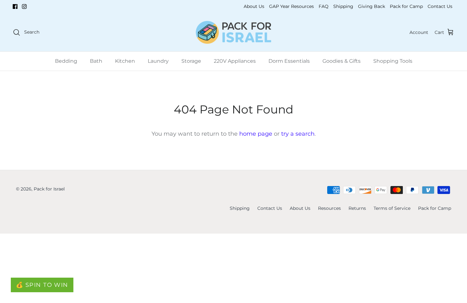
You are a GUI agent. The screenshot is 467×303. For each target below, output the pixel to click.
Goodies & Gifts (341, 61)
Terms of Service (392, 208)
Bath (96, 61)
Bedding (66, 61)
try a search (298, 133)
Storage (191, 61)
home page (255, 133)
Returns (357, 208)
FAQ (323, 6)
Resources (329, 208)
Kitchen (125, 61)
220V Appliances (235, 61)
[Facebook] (15, 6)
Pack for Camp (406, 6)
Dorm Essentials (289, 61)
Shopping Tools (392, 61)
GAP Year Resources (291, 6)
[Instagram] (24, 6)
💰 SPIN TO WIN (42, 284)
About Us (254, 6)
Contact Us (440, 6)
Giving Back (371, 6)
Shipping (343, 6)
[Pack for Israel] (233, 32)
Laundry (158, 61)
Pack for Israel (49, 189)
